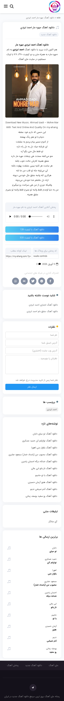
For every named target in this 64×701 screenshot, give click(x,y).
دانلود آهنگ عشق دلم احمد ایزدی (42, 311)
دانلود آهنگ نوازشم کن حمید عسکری (39, 441)
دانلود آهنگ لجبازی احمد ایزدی (43, 305)
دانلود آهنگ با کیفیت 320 (32, 238)
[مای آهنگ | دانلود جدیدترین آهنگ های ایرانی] (54, 6)
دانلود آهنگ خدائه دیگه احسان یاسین (39, 461)
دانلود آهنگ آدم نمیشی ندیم (43, 489)
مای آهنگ (53, 665)
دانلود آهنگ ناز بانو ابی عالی (44, 468)
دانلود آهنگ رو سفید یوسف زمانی (41, 496)
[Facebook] (50, 281)
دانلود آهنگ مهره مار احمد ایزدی (37, 27)
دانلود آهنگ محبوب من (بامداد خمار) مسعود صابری (33, 454)
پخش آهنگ (12, 665)
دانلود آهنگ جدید (49, 34)
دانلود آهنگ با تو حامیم (46, 475)
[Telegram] (41, 281)
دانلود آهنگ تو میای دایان (45, 434)
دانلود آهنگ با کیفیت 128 (32, 229)
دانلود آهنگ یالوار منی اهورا (44, 448)
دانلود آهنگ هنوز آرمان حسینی (42, 482)
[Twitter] (33, 281)
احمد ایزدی (52, 409)
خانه (58, 17)
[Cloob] (24, 281)
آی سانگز (53, 521)
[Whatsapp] (15, 281)
